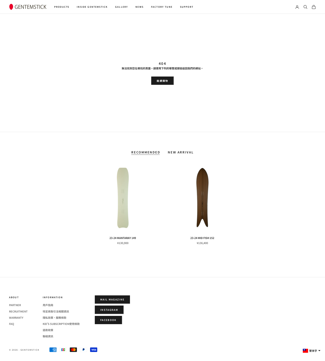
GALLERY (121, 6)
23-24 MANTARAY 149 (122, 238)
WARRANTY (16, 317)
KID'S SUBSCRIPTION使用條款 (61, 324)
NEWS (139, 6)
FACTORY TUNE (161, 6)
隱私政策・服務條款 (54, 317)
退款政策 (48, 330)
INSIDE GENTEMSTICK (92, 6)
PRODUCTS (61, 6)
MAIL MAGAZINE (112, 299)
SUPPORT (186, 6)
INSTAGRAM (109, 310)
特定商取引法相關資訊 (56, 311)
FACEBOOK (108, 320)
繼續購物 (162, 81)
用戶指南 (48, 305)
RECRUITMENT (18, 311)
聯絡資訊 (48, 336)
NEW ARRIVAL (181, 152)
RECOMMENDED (145, 152)
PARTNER (15, 305)
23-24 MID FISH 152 (202, 238)
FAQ (11, 324)
